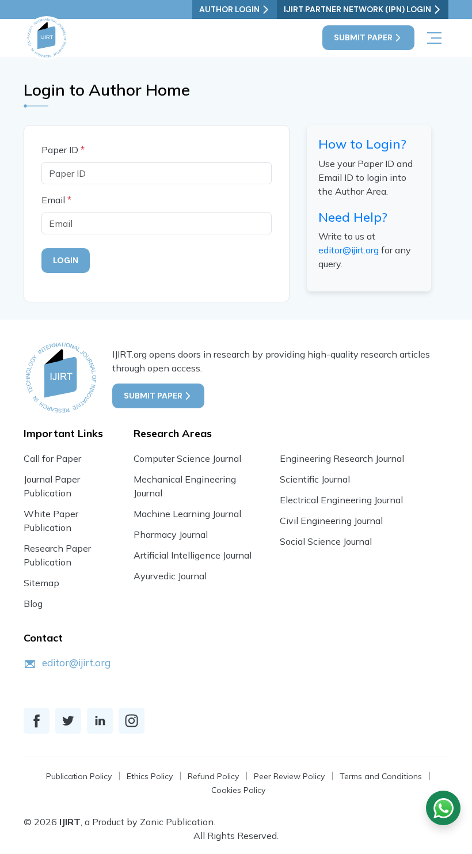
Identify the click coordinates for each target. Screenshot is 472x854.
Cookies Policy (238, 790)
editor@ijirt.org (348, 250)
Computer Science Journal (187, 458)
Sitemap (41, 583)
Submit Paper (363, 37)
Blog (33, 603)
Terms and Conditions (381, 776)
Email (56, 200)
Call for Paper (52, 458)
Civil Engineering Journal (331, 520)
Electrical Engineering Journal (341, 500)
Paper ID (63, 149)
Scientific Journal (315, 479)
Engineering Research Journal (342, 458)
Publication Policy (79, 776)
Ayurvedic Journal (170, 576)
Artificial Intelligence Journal (193, 555)
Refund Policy (213, 776)
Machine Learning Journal (187, 513)
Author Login (229, 9)
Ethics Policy (150, 776)
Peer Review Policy (289, 776)
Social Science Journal (326, 541)
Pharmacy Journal (171, 534)
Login (65, 260)
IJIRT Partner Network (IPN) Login (357, 9)
